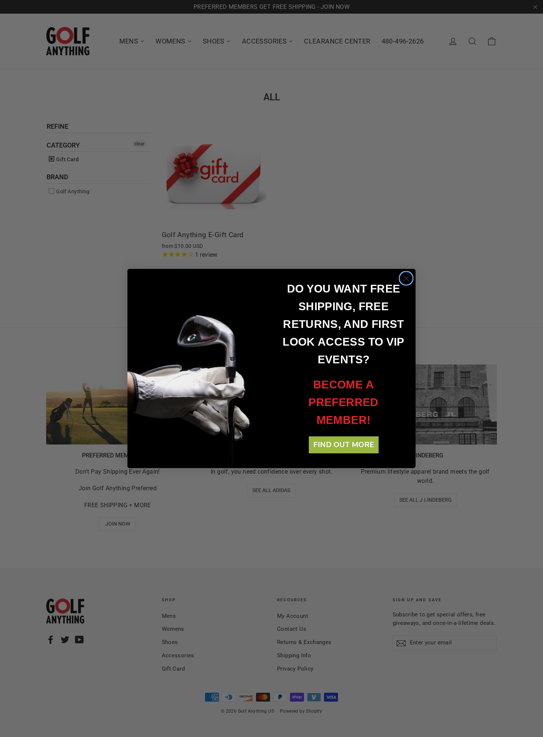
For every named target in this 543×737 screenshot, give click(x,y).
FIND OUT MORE (343, 445)
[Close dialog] (406, 278)
